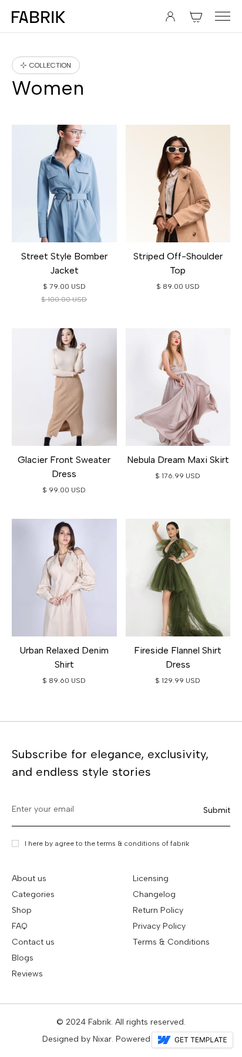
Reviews (27, 974)
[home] (38, 16)
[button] (196, 16)
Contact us (33, 942)
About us (29, 878)
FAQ (20, 926)
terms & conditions (128, 843)
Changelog (154, 894)
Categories (33, 894)
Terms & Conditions (171, 942)
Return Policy (158, 910)
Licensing (151, 878)
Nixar (102, 1039)
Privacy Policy (159, 926)
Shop (22, 910)
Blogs (22, 958)
